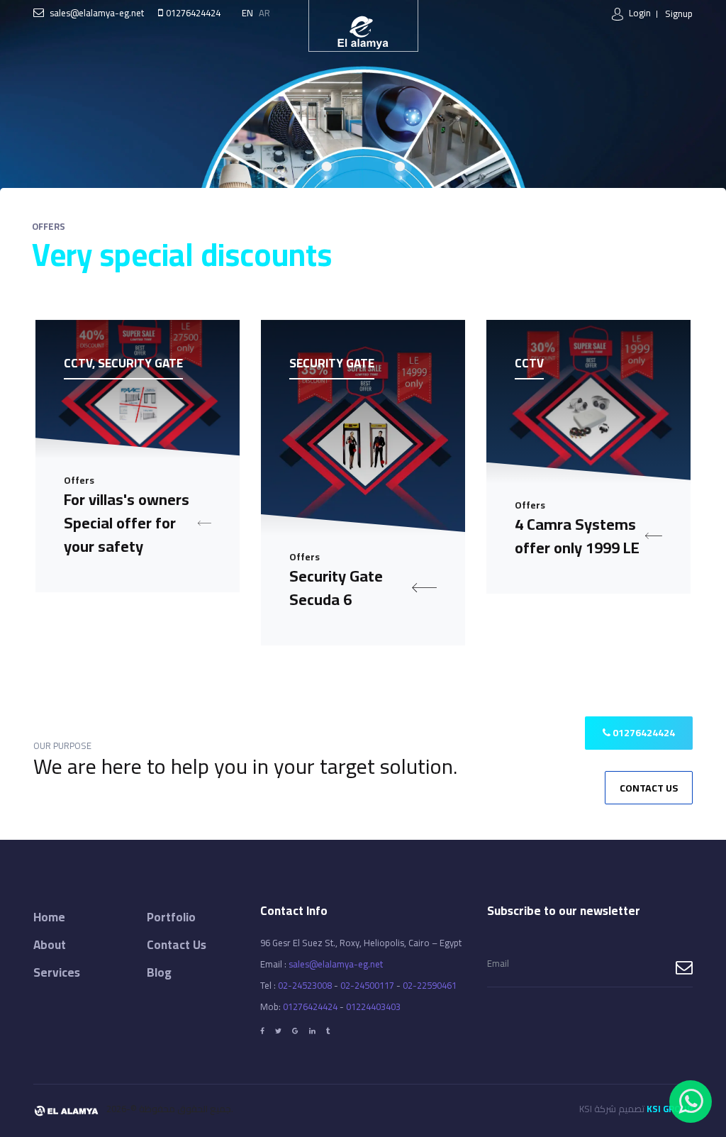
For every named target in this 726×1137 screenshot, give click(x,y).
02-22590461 (430, 985)
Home (49, 917)
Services (56, 972)
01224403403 (373, 1006)
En (247, 12)
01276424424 (193, 12)
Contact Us (649, 788)
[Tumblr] (328, 1031)
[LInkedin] (312, 1031)
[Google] (295, 1031)
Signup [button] (679, 13)
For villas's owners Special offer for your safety (126, 523)
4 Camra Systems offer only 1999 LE (577, 536)
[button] (631, 14)
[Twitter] (278, 1031)
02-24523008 (305, 985)
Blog (159, 972)
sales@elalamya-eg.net (97, 12)
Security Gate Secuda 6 (336, 588)
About (49, 944)
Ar (264, 12)
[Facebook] (262, 1031)
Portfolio (171, 917)
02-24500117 (367, 985)
